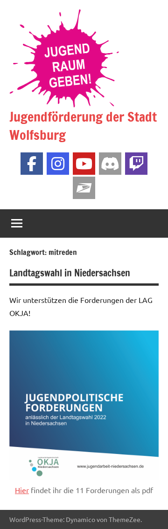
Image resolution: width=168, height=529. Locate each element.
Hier (22, 490)
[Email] (84, 188)
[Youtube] (84, 163)
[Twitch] (136, 163)
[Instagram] (58, 163)
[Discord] (110, 163)
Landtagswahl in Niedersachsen (69, 273)
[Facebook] (32, 163)
